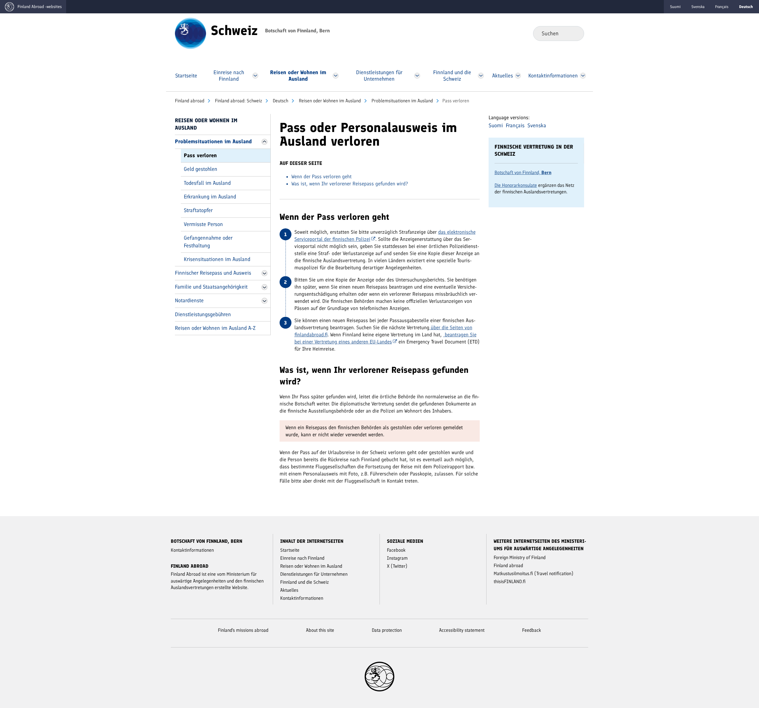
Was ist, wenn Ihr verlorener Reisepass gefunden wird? (349, 184)
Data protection (387, 630)
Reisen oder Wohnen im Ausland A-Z (215, 328)
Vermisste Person (203, 224)
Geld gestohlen (200, 169)
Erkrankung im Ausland (210, 196)
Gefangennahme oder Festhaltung (208, 242)
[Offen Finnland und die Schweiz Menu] (480, 76)
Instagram (397, 558)
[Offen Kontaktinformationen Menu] (583, 76)
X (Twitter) (397, 566)
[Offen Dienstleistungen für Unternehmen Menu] (417, 76)
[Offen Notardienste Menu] (264, 301)
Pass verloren (200, 155)
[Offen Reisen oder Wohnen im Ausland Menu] (335, 76)
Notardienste (189, 300)
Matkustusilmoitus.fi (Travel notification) (533, 573)
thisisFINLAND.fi (510, 581)
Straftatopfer (198, 210)
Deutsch (280, 101)
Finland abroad (189, 101)
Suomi (675, 6)
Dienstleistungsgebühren (203, 314)
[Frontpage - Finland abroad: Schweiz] (190, 33)
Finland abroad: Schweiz (238, 101)
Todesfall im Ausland (207, 183)
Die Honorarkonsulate (516, 185)
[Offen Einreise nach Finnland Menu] (255, 76)
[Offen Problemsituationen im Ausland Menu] (264, 142)
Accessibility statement (461, 630)
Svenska (697, 6)
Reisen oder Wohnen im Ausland (329, 101)
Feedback (531, 630)
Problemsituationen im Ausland (401, 101)
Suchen (574, 33)
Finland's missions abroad (243, 630)
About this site (320, 630)
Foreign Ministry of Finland (520, 557)
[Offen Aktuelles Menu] (518, 76)
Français (721, 6)
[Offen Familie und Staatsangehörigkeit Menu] (264, 287)
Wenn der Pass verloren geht (321, 176)
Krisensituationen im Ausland (217, 259)
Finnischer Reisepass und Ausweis (213, 273)
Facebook (396, 550)
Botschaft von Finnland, (523, 172)
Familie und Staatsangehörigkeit (211, 287)
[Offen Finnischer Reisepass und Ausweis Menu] (264, 273)
